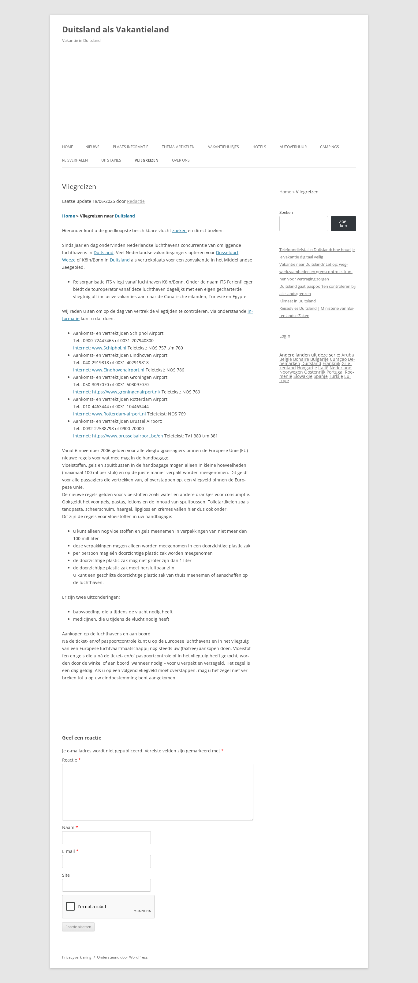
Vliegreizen (147, 160)
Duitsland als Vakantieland (115, 29)
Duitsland (125, 216)
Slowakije (302, 376)
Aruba (347, 355)
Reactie (71, 760)
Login (284, 336)
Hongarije (307, 368)
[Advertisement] (209, 94)
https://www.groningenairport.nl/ (126, 392)
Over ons (181, 160)
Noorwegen (291, 372)
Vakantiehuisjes (223, 146)
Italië (323, 368)
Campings (329, 146)
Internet (81, 348)
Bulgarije (319, 359)
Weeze (69, 260)
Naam (70, 827)
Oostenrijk (314, 372)
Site (66, 875)
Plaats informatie (130, 146)
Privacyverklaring (76, 957)
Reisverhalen (75, 160)
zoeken (179, 230)
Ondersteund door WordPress (122, 957)
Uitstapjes (111, 160)
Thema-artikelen (178, 146)
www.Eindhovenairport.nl (118, 370)
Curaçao (338, 359)
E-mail (70, 851)
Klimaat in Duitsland (297, 301)
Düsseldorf (227, 252)
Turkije (336, 376)
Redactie (136, 201)
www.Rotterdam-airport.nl (119, 414)
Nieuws (92, 146)
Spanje (321, 376)
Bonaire (301, 359)
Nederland (341, 368)
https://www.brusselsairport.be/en (127, 436)
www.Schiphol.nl (109, 348)
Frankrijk (331, 363)
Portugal (335, 372)
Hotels (259, 146)
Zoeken (286, 212)
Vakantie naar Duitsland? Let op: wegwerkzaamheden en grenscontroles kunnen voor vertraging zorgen (316, 271)
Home (67, 146)
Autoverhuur (293, 146)
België (285, 359)
